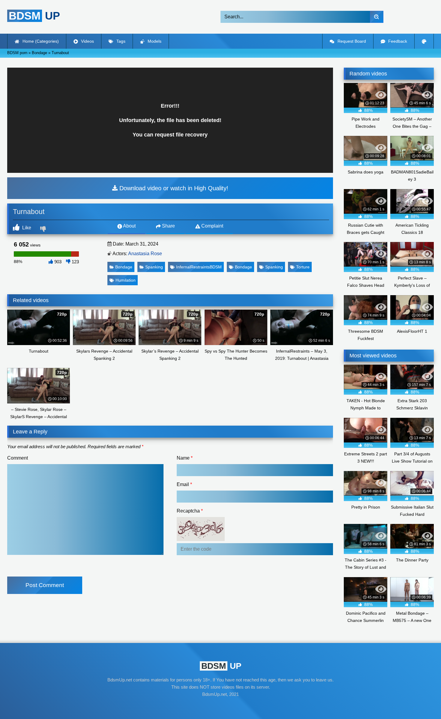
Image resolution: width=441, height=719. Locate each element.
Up (34, 16)
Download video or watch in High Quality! (173, 188)
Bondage (123, 267)
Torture (303, 267)
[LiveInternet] (220, 705)
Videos (87, 41)
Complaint (211, 225)
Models (153, 41)
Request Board (351, 41)
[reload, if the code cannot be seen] (201, 539)
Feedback (397, 41)
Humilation (126, 280)
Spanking (154, 267)
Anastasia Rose (145, 253)
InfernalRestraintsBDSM (199, 267)
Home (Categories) (40, 41)
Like (26, 227)
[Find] (376, 17)
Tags (120, 41)
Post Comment (45, 585)
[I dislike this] (43, 229)
